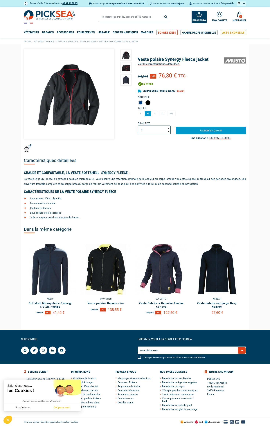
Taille (142, 108)
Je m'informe (22, 407)
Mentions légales (31, 422)
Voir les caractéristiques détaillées (158, 64)
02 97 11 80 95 (70, 3)
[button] (167, 32)
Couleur (143, 97)
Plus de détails (50, 322)
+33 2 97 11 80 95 (219, 138)
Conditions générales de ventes (55, 422)
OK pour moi (61, 407)
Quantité (144, 123)
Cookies (74, 422)
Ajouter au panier (211, 130)
